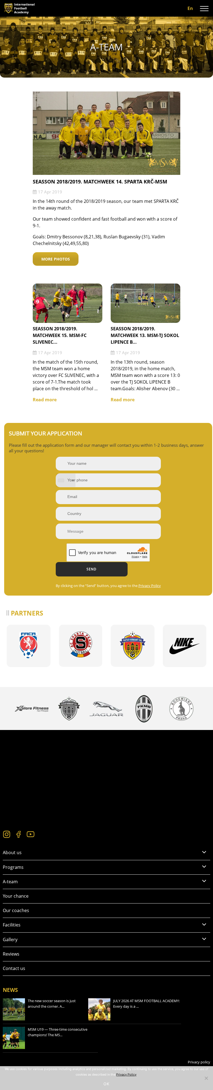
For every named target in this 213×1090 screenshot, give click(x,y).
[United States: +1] (65, 480)
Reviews (11, 954)
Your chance (16, 896)
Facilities (12, 925)
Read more (45, 400)
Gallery (10, 939)
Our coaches (16, 910)
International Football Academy (24, 8)
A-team (10, 882)
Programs (13, 867)
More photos (55, 259)
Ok (106, 1083)
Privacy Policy (149, 585)
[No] (206, 1078)
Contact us (14, 968)
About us (12, 852)
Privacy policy (199, 1062)
